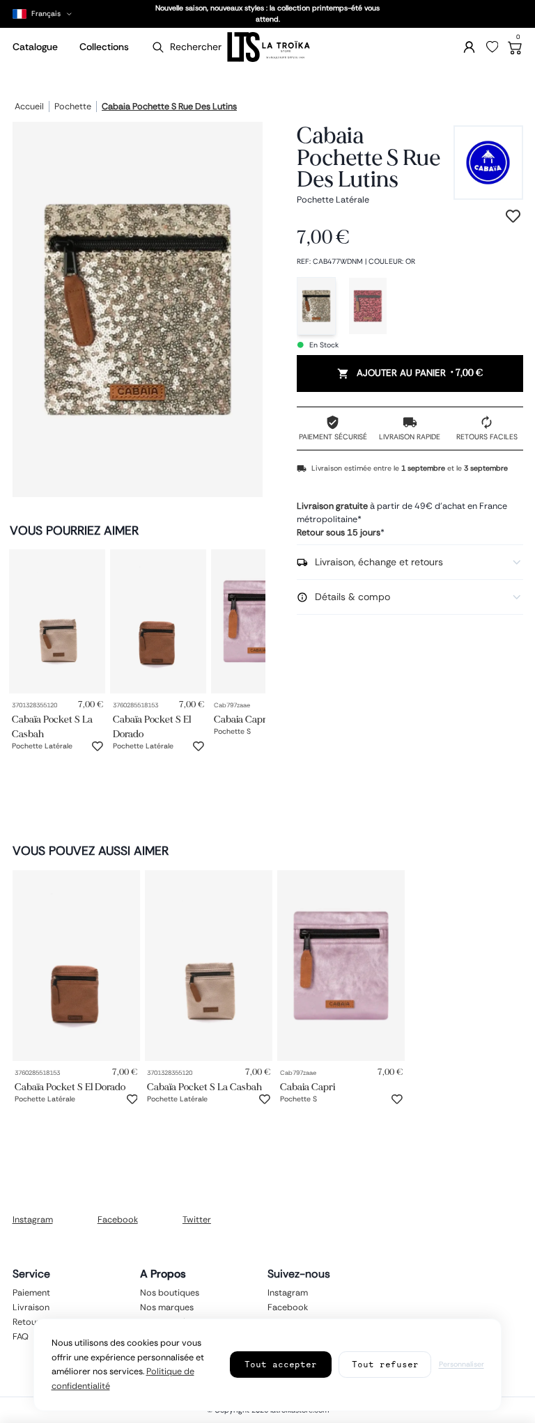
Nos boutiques (169, 1292)
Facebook (118, 1219)
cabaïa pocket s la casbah (52, 726)
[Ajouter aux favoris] (97, 746)
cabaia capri (241, 719)
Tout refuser (385, 1364)
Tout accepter (281, 1364)
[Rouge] (367, 306)
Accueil (29, 107)
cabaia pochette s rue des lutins (169, 107)
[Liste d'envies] (492, 47)
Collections (104, 46)
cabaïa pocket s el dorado (152, 726)
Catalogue (35, 46)
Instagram (33, 1219)
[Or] (316, 306)
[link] (57, 621)
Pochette (72, 107)
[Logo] (267, 47)
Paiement (31, 1292)
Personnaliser (461, 1364)
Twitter (197, 1219)
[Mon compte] (469, 47)
